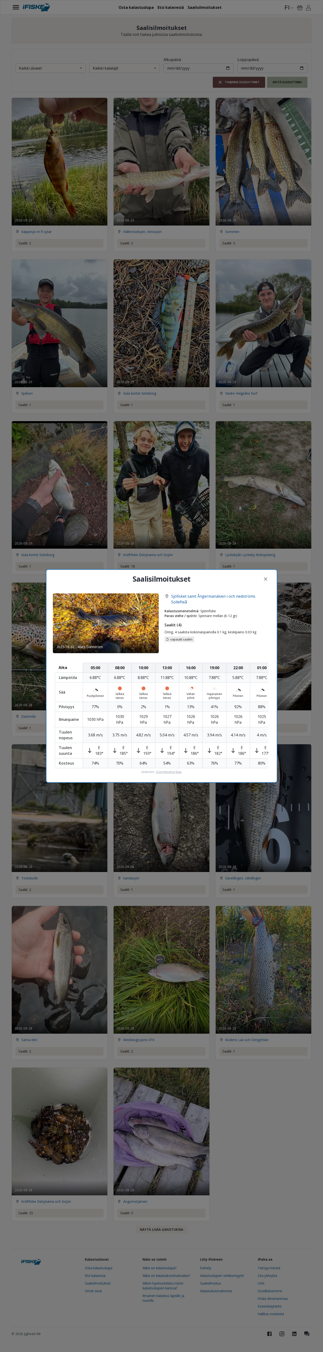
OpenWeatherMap (169, 772)
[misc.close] (265, 579)
